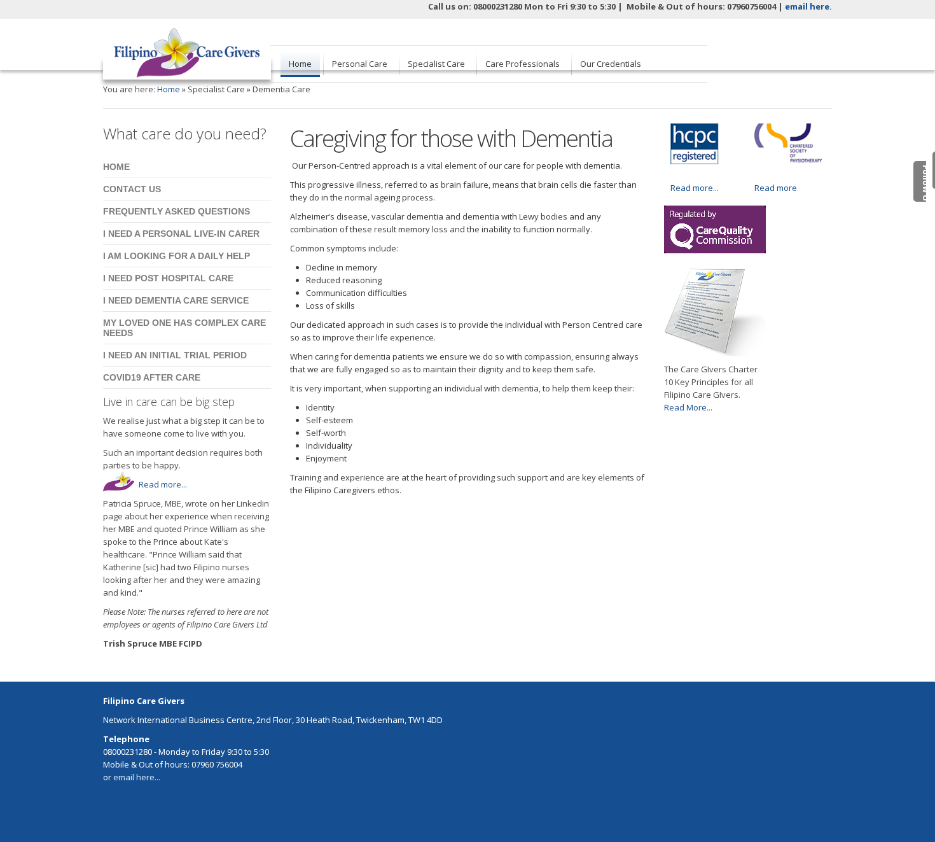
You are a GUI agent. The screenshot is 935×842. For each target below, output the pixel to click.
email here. (808, 6)
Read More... (688, 407)
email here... (136, 777)
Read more (775, 187)
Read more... (163, 484)
